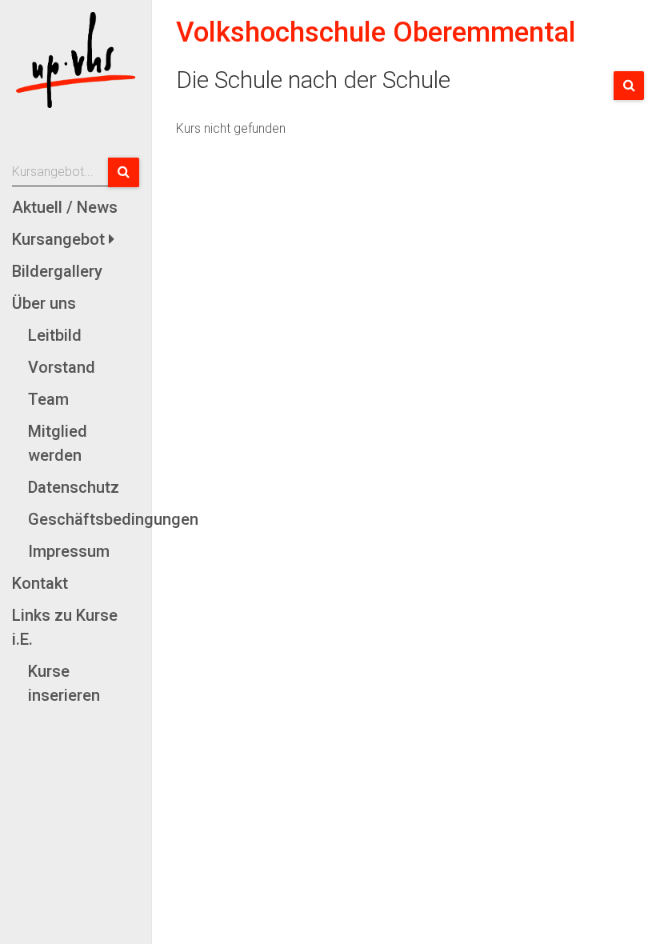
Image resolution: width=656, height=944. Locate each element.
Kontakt (40, 583)
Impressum (69, 551)
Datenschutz (73, 487)
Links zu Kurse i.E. (65, 627)
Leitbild (55, 335)
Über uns (44, 303)
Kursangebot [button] (60, 239)
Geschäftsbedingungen (83, 519)
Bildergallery (57, 271)
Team (48, 399)
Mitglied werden (57, 443)
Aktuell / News (65, 207)
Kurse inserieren (64, 683)
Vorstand (61, 367)
